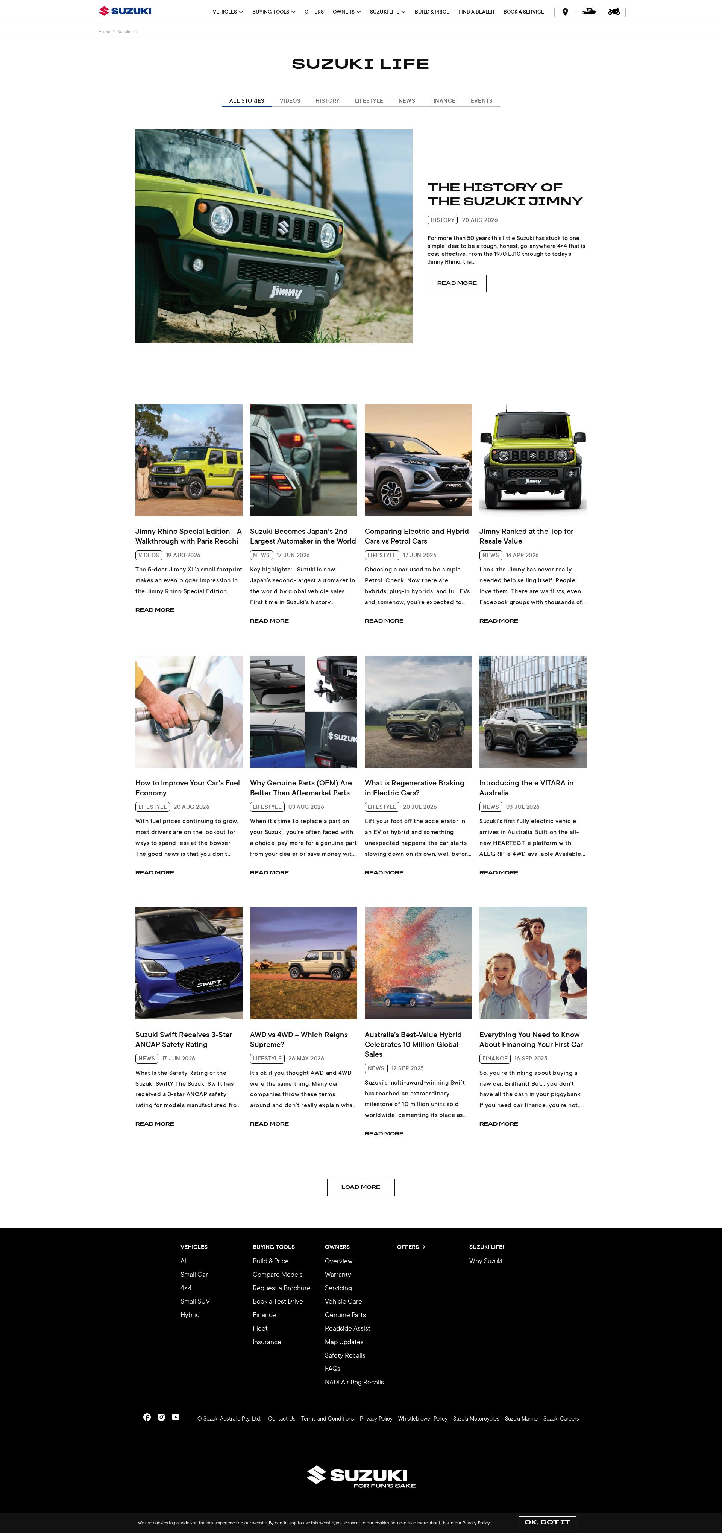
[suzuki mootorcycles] (614, 12)
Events (482, 100)
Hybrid (190, 1314)
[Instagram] (161, 1417)
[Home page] (127, 12)
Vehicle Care (343, 1301)
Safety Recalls (345, 1355)
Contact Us (282, 1418)
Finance (442, 100)
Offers (314, 11)
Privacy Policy (476, 1522)
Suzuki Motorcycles (476, 1418)
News (407, 100)
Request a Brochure (282, 1288)
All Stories (247, 100)
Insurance (267, 1341)
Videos (290, 100)
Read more (457, 283)
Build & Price (432, 11)
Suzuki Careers (561, 1418)
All (184, 1260)
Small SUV (195, 1301)
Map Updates (344, 1341)
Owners (344, 11)
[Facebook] (147, 1417)
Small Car (194, 1274)
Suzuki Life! (486, 1247)
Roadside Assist (347, 1328)
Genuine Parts (345, 1314)
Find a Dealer (476, 11)
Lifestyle (369, 100)
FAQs (332, 1368)
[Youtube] (175, 1417)
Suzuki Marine (521, 1418)
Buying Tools (270, 11)
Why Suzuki (485, 1260)
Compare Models (278, 1274)
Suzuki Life (384, 11)
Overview (338, 1260)
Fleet (260, 1328)
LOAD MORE (360, 1187)
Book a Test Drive (278, 1301)
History (327, 100)
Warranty (338, 1274)
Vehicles (225, 11)
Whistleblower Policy (422, 1418)
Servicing (338, 1288)
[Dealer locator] (565, 12)
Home (104, 31)
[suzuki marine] (589, 11)
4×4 (186, 1288)
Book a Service (524, 11)
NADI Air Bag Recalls (354, 1382)
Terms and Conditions (327, 1418)
